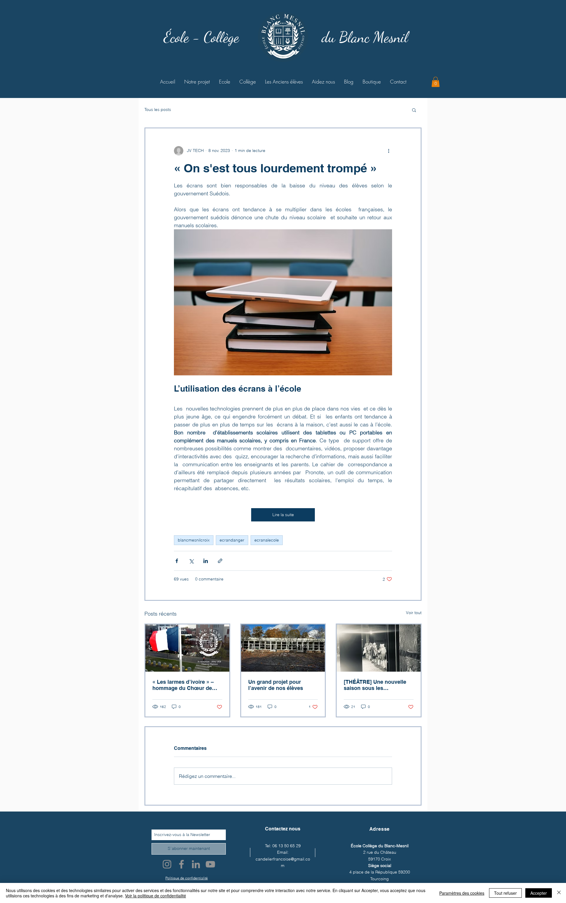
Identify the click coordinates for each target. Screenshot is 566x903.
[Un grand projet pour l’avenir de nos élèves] (283, 648)
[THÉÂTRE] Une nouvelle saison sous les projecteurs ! (375, 685)
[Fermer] (558, 893)
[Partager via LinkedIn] (205, 561)
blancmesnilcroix (194, 540)
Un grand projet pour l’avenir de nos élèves (275, 685)
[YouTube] (210, 864)
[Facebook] (181, 864)
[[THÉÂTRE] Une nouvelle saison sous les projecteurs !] (379, 648)
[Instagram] (167, 864)
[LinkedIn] (196, 864)
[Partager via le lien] (220, 561)
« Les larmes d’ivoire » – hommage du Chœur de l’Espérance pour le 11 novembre (183, 685)
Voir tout (414, 612)
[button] (435, 82)
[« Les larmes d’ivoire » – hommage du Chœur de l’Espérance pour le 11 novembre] (187, 648)
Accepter (538, 893)
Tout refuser (505, 893)
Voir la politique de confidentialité (155, 896)
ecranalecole (266, 540)
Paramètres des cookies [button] (461, 893)
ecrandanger (232, 540)
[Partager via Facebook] (177, 561)
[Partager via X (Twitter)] (191, 561)
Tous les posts (157, 109)
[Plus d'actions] (388, 150)
